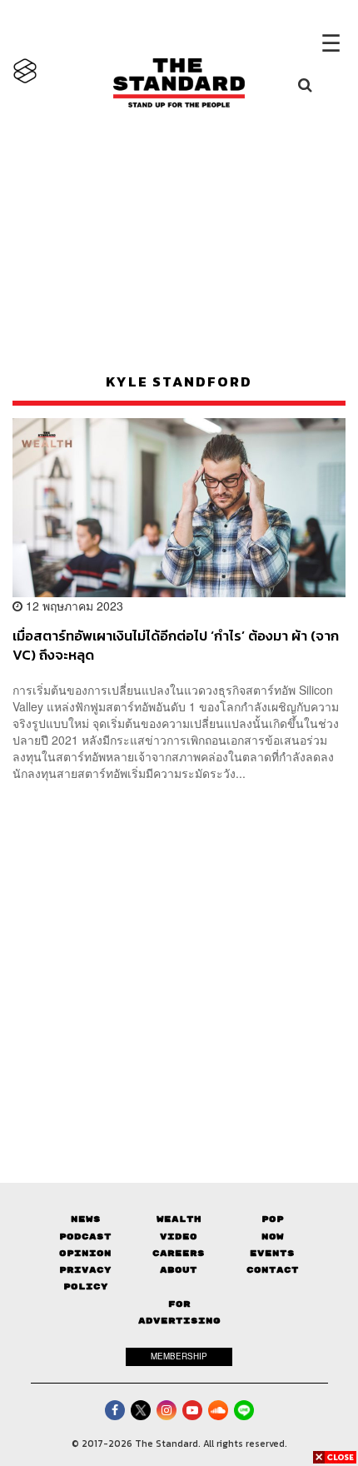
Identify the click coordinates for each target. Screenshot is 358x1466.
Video (178, 1236)
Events (272, 1253)
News (86, 1219)
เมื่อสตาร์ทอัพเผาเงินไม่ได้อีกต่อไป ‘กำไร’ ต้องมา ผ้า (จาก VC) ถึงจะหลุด (175, 645)
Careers (178, 1253)
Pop (272, 1219)
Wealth (179, 1219)
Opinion (85, 1253)
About (178, 1269)
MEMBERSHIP (179, 1356)
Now (272, 1236)
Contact (272, 1269)
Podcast (85, 1236)
